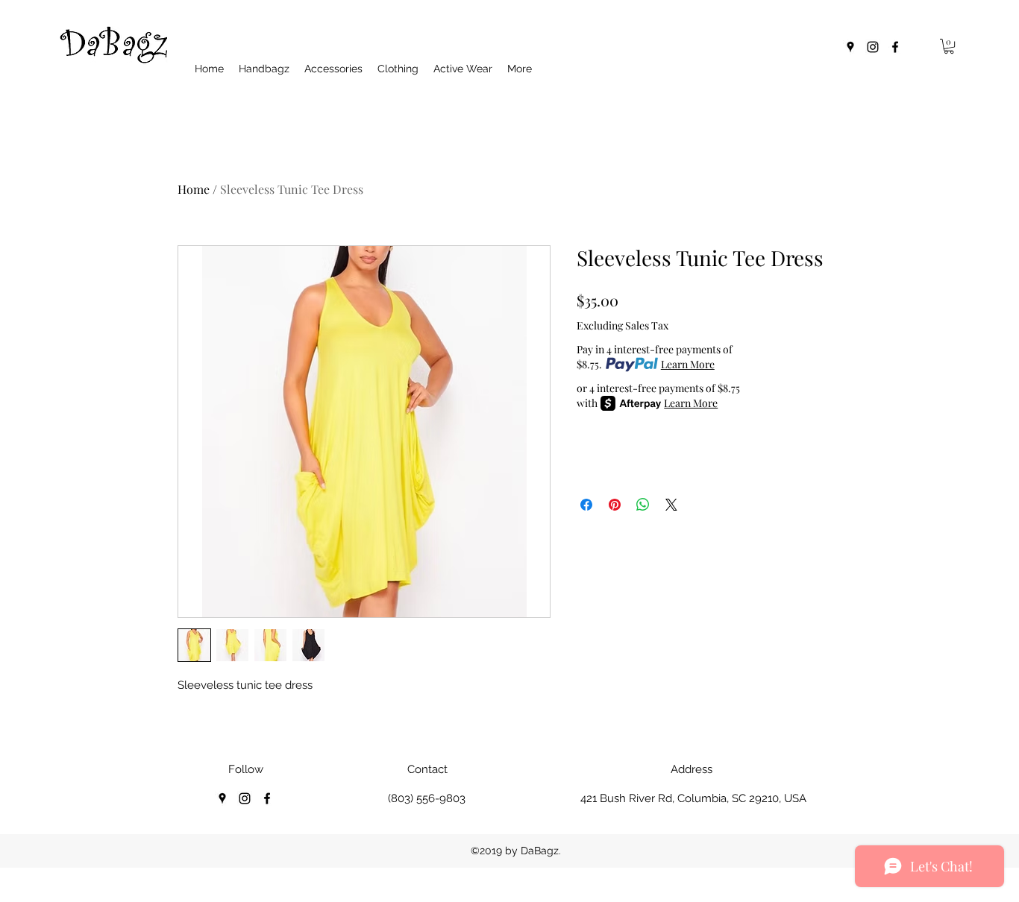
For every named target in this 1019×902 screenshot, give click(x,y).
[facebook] (895, 47)
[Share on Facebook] (586, 505)
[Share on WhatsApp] (643, 505)
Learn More (688, 364)
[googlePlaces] (850, 47)
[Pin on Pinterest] (615, 505)
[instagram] (872, 47)
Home (194, 189)
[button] (949, 46)
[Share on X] (671, 505)
